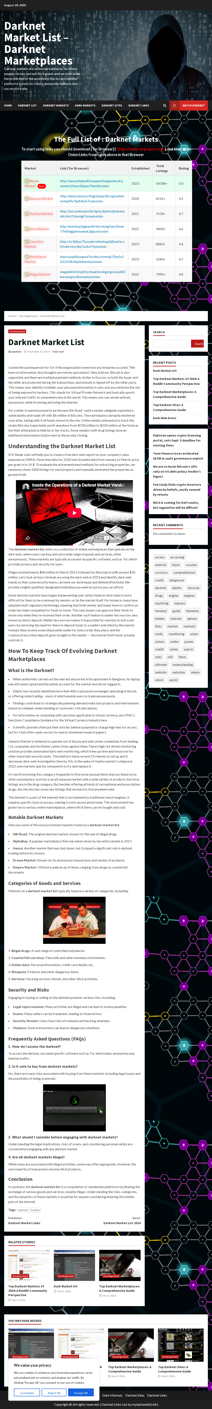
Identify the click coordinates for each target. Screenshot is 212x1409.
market (35, 1210)
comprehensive (184, 572)
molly (159, 634)
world (173, 680)
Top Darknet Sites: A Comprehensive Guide (181, 1345)
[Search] (164, 106)
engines (189, 595)
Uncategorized (17, 331)
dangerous (176, 580)
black (176, 565)
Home (8, 105)
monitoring (176, 634)
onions (159, 641)
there (182, 657)
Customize (27, 1393)
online (174, 641)
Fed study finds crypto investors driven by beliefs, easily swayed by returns (177, 489)
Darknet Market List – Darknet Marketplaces (38, 43)
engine (173, 595)
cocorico (161, 572)
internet (176, 618)
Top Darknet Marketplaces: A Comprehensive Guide (120, 1265)
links (158, 626)
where (195, 672)
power (189, 641)
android (160, 565)
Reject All (54, 1393)
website (160, 672)
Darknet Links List (114, 1404)
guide (176, 611)
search (188, 649)
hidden (160, 618)
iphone (192, 618)
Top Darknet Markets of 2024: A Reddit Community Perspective (29, 1265)
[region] (53, 1379)
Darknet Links (138, 105)
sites (158, 657)
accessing (177, 557)
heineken (192, 611)
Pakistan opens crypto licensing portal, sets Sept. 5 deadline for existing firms (177, 440)
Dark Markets (85, 105)
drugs (159, 595)
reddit (159, 649)
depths (177, 588)
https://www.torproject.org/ (141, 149)
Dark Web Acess (164, 418)
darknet (23, 1210)
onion (194, 634)
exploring (162, 603)
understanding (183, 664)
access (160, 557)
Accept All (81, 1393)
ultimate (161, 664)
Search (159, 332)
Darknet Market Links (24, 1220)
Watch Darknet (194, 105)
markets (189, 626)
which (159, 680)
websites (178, 672)
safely (174, 649)
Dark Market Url (74, 1265)
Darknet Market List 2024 (122, 1220)
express (179, 603)
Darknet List (27, 105)
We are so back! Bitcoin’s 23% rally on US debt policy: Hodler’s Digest (177, 471)
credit (159, 580)
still (170, 657)
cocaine (191, 565)
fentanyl (161, 611)
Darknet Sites (112, 105)
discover (194, 588)
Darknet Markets (56, 105)
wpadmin (16, 351)
